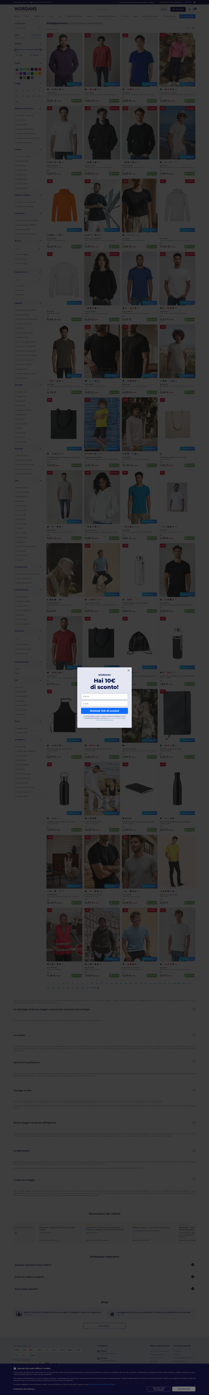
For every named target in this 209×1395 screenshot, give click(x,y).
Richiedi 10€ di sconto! (104, 710)
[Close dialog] (129, 670)
